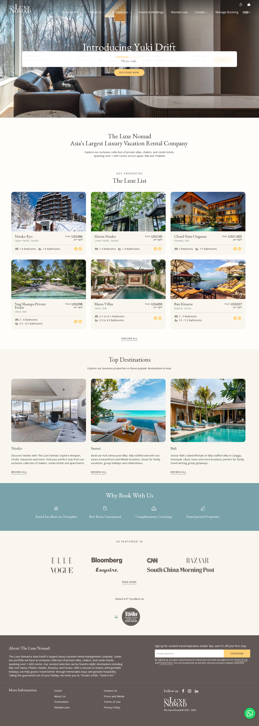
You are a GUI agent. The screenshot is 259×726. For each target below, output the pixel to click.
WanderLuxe (179, 12)
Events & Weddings (151, 12)
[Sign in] (241, 4)
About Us (95, 12)
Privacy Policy (166, 662)
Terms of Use (241, 659)
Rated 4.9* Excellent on (129, 599)
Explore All (129, 338)
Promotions (120, 12)
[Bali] (208, 410)
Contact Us (110, 690)
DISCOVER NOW (129, 72)
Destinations (70, 12)
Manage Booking (226, 12)
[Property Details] (76, 249)
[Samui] (128, 410)
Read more (129, 581)
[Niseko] (48, 410)
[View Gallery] (81, 195)
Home (58, 690)
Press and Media (114, 696)
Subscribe (236, 653)
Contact (200, 12)
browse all (19, 472)
